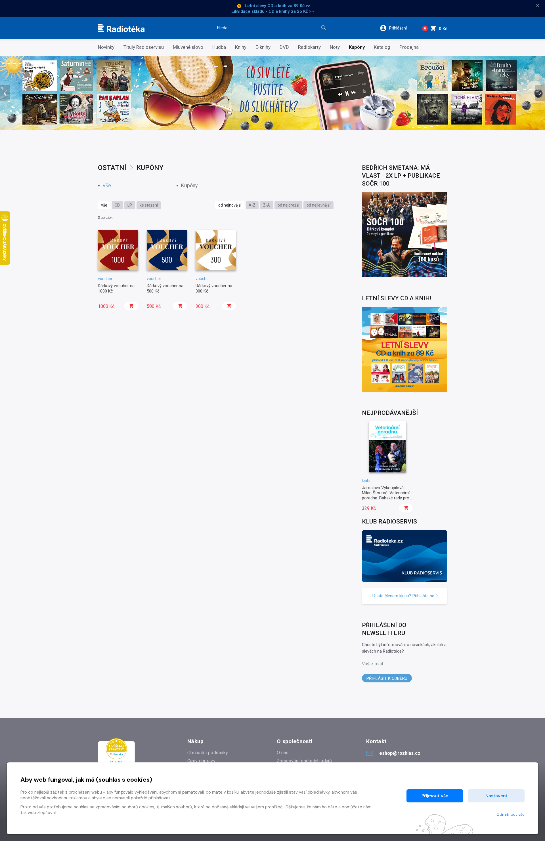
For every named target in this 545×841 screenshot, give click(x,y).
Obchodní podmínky (207, 752)
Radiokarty (309, 47)
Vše (106, 185)
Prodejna (409, 47)
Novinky (106, 47)
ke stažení (149, 205)
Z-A (266, 205)
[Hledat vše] (323, 28)
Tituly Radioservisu (143, 47)
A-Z (252, 205)
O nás (283, 752)
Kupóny (357, 47)
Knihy (240, 47)
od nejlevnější (318, 205)
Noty (335, 47)
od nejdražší (288, 205)
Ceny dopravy (201, 761)
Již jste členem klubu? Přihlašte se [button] (402, 595)
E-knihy (263, 47)
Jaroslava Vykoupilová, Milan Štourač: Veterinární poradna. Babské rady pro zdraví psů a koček (386, 495)
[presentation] (5, 93)
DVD (284, 47)
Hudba (219, 47)
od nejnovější (229, 205)
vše (104, 205)
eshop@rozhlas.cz (399, 753)
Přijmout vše (435, 796)
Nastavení (496, 796)
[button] (397, 28)
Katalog (382, 47)
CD (117, 205)
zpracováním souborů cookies (125, 807)
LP (129, 205)
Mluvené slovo (188, 47)
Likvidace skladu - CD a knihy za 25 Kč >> (272, 11)
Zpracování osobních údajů (304, 761)
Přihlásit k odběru (386, 678)
